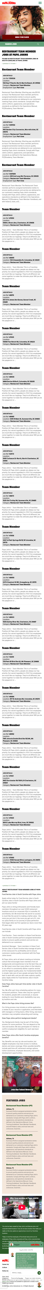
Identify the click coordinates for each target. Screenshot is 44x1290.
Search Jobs (11, 44)
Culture (4, 1267)
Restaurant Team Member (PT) (19, 1105)
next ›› (14, 63)
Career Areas (6, 1264)
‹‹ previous (5, 63)
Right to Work (6, 1281)
